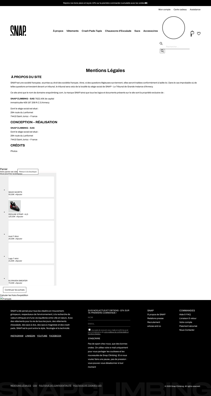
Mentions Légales (21, 386)
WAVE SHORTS (15, 192)
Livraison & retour (187, 318)
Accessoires (150, 31)
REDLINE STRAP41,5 (18, 214)
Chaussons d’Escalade (118, 31)
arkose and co (154, 326)
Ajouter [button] (18, 194)
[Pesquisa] (162, 51)
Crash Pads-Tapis (92, 31)
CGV (35, 386)
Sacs (137, 31)
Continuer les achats (15, 290)
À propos (58, 31)
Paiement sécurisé (188, 326)
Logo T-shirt (13, 258)
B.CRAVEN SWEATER (17, 281)
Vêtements (72, 31)
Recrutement (153, 322)
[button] (105, 298)
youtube (42, 336)
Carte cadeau (180, 9)
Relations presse (155, 318)
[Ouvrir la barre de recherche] (161, 44)
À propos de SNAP (156, 314)
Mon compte (164, 9)
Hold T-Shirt (13, 236)
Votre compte (185, 322)
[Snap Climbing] (31, 30)
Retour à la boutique (28, 172)
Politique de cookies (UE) (87, 386)
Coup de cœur (198, 33)
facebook (55, 336)
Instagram (17, 336)
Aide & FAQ (185, 314)
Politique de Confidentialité (55, 386)
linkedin (30, 336)
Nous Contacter (186, 330)
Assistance (195, 9)
